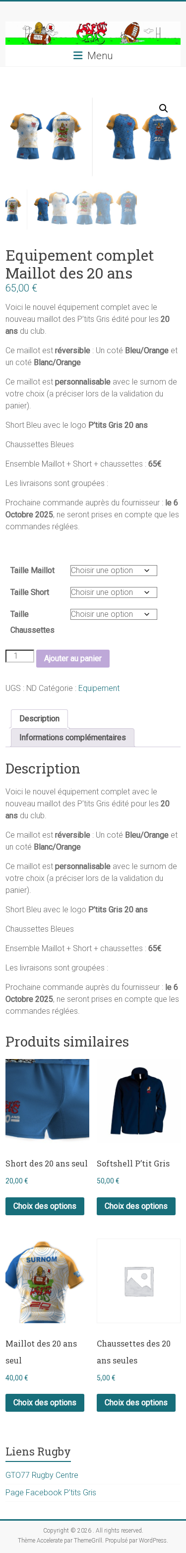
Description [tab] (39, 718)
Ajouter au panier (73, 658)
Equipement (99, 688)
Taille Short (29, 592)
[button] (164, 108)
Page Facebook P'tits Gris (50, 1492)
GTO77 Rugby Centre (41, 1475)
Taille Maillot (32, 570)
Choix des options (44, 1206)
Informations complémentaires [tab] (72, 737)
